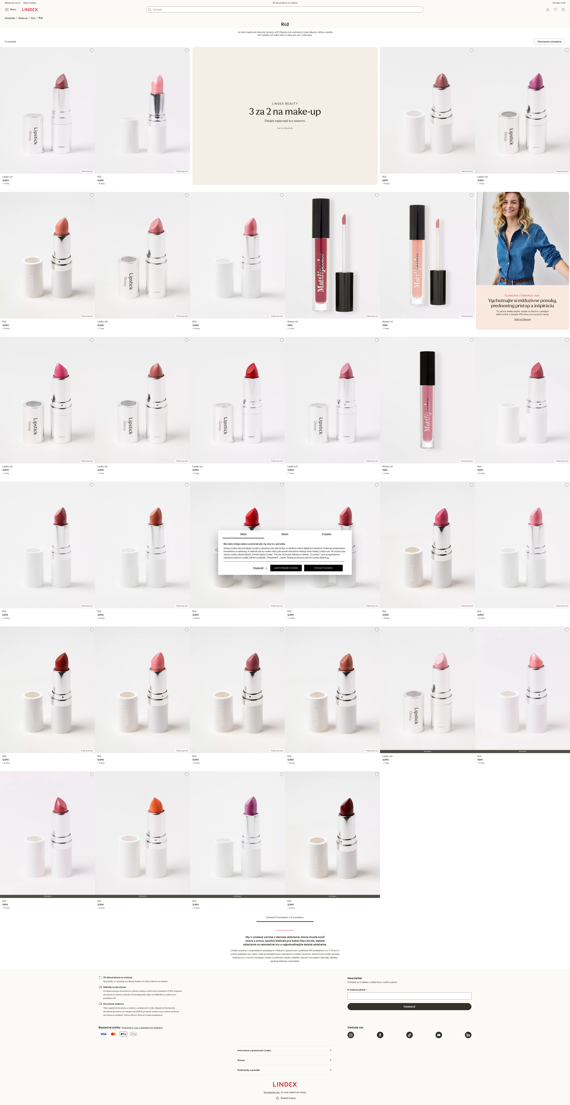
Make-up (23, 17)
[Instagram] (350, 1035)
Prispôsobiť (258, 568)
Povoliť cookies (323, 568)
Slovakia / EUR (558, 3)
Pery (33, 17)
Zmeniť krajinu (288, 1098)
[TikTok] (409, 1035)
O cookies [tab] (326, 534)
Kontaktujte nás (272, 1092)
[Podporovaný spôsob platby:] (222, 1034)
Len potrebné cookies (286, 568)
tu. (328, 557)
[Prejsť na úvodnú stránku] (30, 9)
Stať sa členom (522, 319)
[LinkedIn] (468, 1035)
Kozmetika (10, 17)
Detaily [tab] (285, 534)
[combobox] (285, 9)
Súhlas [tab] (243, 534)
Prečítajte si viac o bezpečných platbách (142, 1027)
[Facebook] (380, 1035)
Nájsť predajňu (29, 3)
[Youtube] (439, 1035)
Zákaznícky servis (12, 3)
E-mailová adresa (357, 989)
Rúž (41, 17)
